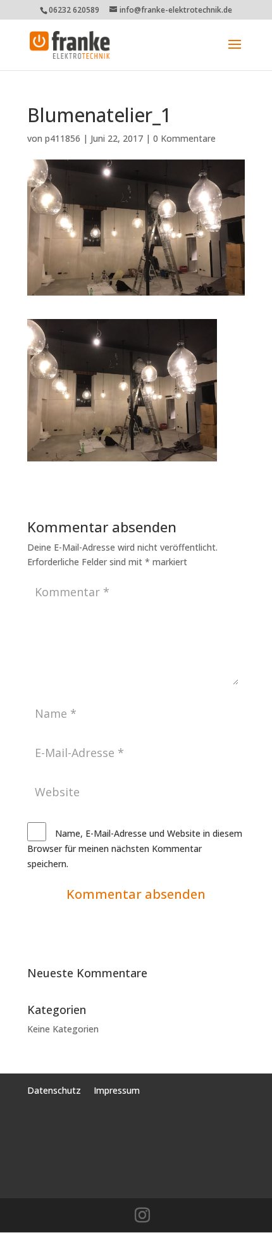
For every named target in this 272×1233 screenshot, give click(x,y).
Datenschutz (55, 1090)
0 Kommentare (184, 138)
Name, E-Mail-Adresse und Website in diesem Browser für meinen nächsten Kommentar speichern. (134, 848)
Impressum (117, 1090)
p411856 (62, 138)
